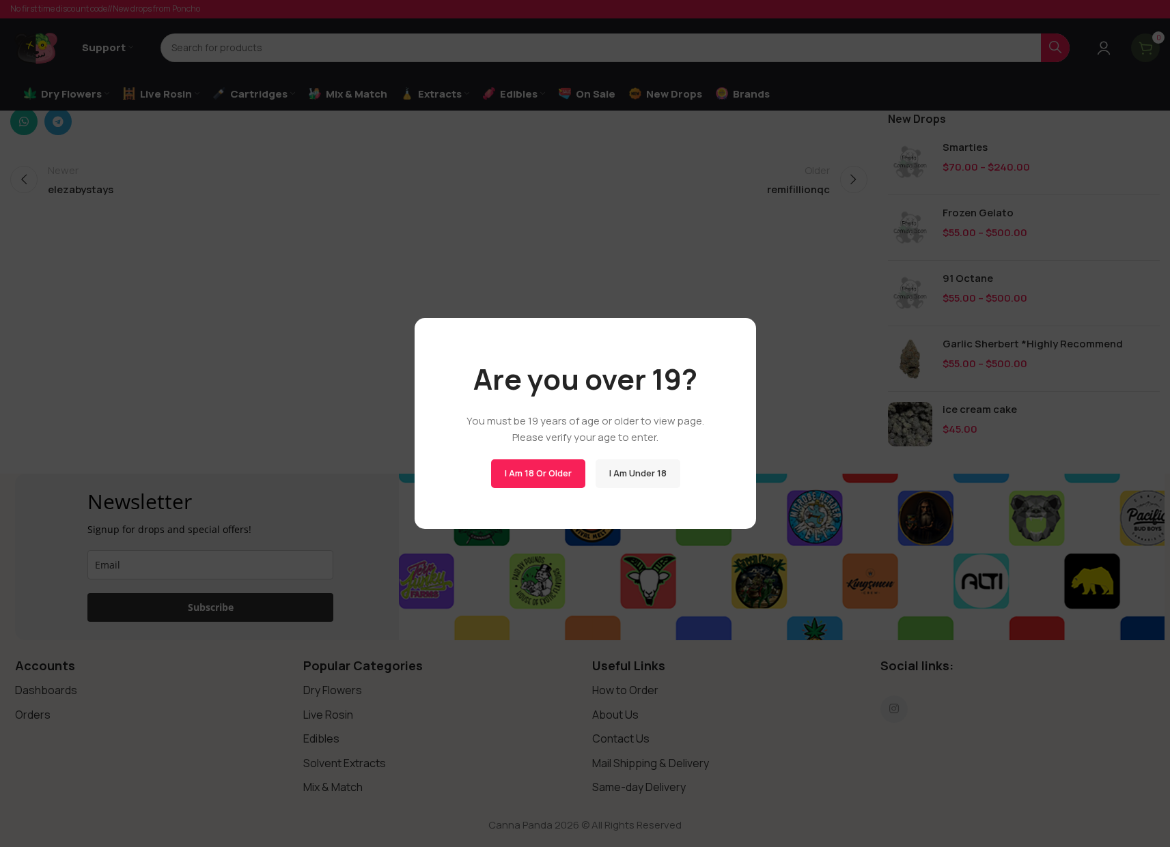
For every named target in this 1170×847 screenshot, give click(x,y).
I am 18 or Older (537, 473)
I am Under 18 (637, 473)
